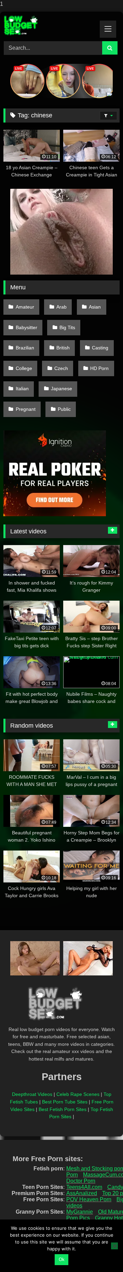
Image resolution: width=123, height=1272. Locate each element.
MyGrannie (79, 1212)
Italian (22, 388)
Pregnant (26, 409)
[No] (114, 1245)
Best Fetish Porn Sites (62, 1109)
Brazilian (25, 347)
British (63, 347)
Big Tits (67, 327)
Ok (62, 1259)
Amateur (25, 307)
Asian (95, 307)
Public (64, 409)
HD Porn (99, 368)
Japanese (61, 388)
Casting (100, 347)
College (24, 368)
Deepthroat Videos (32, 1094)
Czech (61, 368)
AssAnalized (81, 1193)
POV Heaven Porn (88, 1199)
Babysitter (26, 327)
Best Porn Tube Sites (64, 1102)
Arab (61, 307)
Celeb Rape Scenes (77, 1094)
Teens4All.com (84, 1187)
